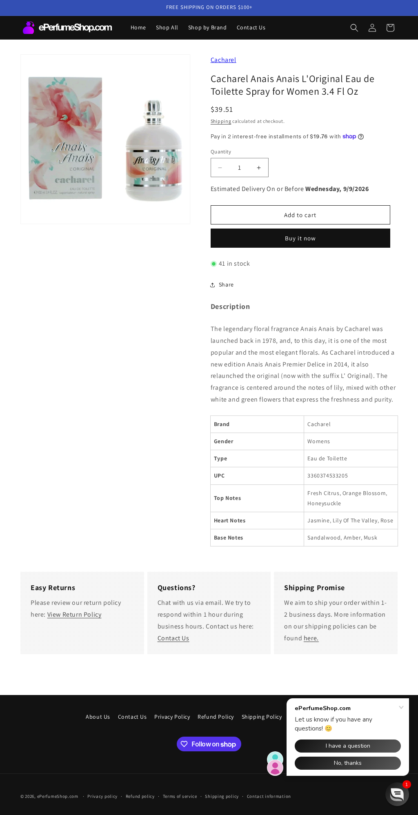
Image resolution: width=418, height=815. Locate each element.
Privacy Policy (172, 716)
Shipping (221, 121)
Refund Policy (216, 716)
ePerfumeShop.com (57, 796)
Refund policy (140, 796)
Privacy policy (102, 796)
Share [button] (226, 284)
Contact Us (173, 638)
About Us (98, 716)
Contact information (269, 796)
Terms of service (180, 796)
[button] (354, 28)
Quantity (221, 151)
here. (311, 638)
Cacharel (223, 60)
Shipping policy (222, 796)
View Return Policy (74, 614)
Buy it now (300, 238)
